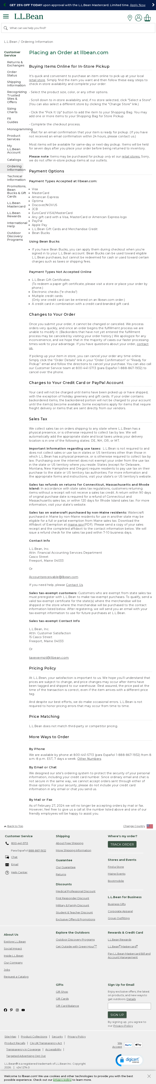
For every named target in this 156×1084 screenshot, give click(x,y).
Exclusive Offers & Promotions (75, 919)
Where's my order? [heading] (122, 836)
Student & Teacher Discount (74, 912)
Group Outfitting (119, 918)
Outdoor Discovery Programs (75, 939)
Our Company (13, 962)
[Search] (5, 27)
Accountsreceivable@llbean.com (53, 577)
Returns (61, 874)
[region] (78, 5)
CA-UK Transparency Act (46, 1043)
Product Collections (34, 1036)
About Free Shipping (69, 843)
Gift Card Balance (67, 1005)
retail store (37, 80)
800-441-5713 (19, 843)
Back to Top (15, 826)
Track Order (122, 844)
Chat (14, 857)
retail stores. (131, 156)
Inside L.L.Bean (13, 955)
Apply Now (137, 5)
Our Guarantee (66, 867)
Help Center (19, 872)
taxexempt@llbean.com (49, 657)
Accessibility (53, 1049)
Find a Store (116, 866)
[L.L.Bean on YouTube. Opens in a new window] (23, 1010)
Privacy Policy (123, 1025)
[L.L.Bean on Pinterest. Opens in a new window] (11, 1010)
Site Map (10, 1036)
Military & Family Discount (72, 905)
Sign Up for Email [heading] (121, 985)
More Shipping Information (73, 850)
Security (57, 1036)
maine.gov (76, 524)
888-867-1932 (37, 850)
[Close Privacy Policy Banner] (149, 1076)
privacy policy (62, 1080)
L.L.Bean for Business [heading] (125, 897)
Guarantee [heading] (64, 860)
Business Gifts (117, 904)
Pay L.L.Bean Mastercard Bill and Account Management (129, 955)
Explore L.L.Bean (15, 941)
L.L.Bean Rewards (119, 939)
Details (131, 999)
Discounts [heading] (64, 884)
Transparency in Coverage (23, 1049)
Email (14, 864)
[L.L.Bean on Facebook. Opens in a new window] (5, 1010)
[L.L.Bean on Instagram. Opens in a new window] (17, 1010)
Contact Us (74, 585)
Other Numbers (89, 759)
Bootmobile (116, 880)
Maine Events (116, 873)
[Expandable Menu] (6, 16)
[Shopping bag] (148, 17)
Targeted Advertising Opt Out (26, 1056)
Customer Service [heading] (19, 836)
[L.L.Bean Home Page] (34, 18)
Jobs (7, 969)
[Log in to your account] (138, 17)
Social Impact (13, 948)
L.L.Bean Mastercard (123, 946)
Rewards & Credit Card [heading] (125, 932)
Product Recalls (14, 1043)
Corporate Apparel (120, 911)
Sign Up (117, 1015)
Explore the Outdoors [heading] (73, 932)
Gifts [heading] (59, 985)
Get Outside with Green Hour (76, 946)
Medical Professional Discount (75, 891)
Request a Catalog (16, 976)
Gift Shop (62, 991)
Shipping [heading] (63, 836)
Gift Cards (62, 998)
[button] (130, 1060)
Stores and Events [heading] (122, 860)
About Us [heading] (11, 934)
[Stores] (131, 18)
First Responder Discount (72, 898)
